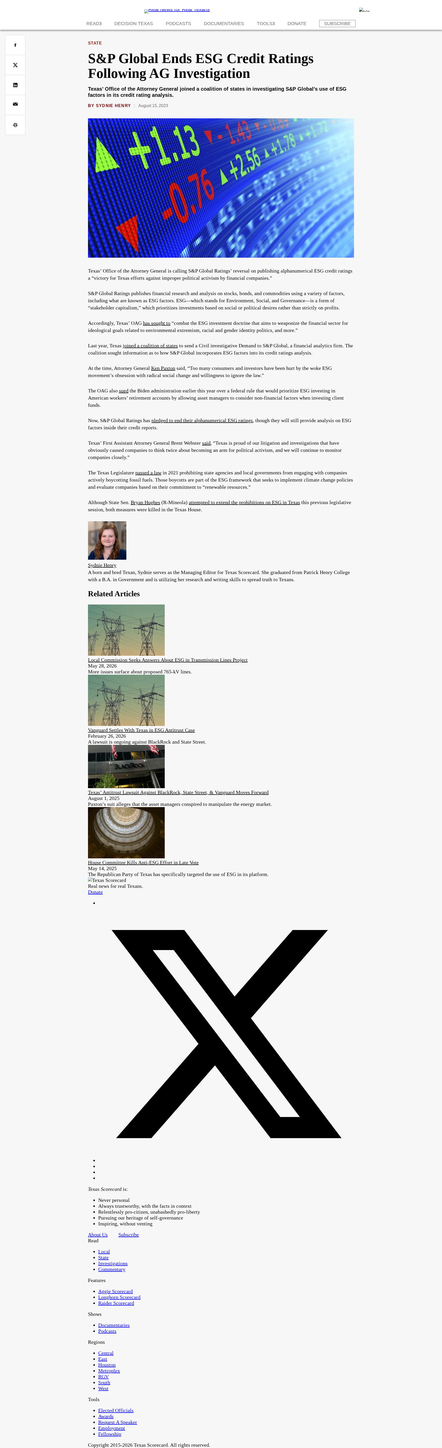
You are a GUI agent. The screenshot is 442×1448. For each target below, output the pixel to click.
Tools (264, 23)
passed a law (148, 472)
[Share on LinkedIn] (15, 85)
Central (106, 1353)
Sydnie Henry (113, 105)
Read (92, 23)
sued (123, 390)
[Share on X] (15, 65)
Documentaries (224, 23)
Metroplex (109, 1370)
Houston (107, 1365)
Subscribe (337, 23)
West (103, 1388)
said (206, 443)
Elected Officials (116, 1410)
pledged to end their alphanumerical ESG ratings (202, 420)
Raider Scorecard (116, 1303)
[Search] (364, 10)
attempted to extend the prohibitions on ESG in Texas (244, 502)
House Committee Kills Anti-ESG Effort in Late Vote (143, 862)
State (95, 43)
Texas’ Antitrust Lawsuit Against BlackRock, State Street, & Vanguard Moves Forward (178, 792)
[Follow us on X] (226, 1160)
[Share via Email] (15, 105)
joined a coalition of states (150, 345)
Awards (106, 1416)
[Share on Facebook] (15, 45)
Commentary (111, 1269)
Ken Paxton (163, 368)
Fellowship (109, 1434)
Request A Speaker (117, 1422)
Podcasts (178, 23)
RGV (103, 1376)
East (102, 1359)
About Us (98, 1234)
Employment (111, 1428)
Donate (297, 23)
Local (104, 1251)
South (104, 1382)
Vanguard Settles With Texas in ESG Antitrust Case (141, 730)
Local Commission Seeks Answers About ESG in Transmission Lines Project (168, 660)
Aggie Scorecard (115, 1291)
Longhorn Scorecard (119, 1297)
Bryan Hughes (145, 502)
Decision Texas (133, 23)
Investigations (113, 1263)
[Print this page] (15, 125)
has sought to (156, 323)
